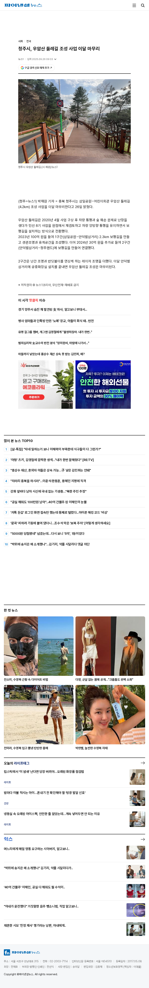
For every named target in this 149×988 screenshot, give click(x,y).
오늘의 (16, 763)
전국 (28, 41)
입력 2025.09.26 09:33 (40, 59)
